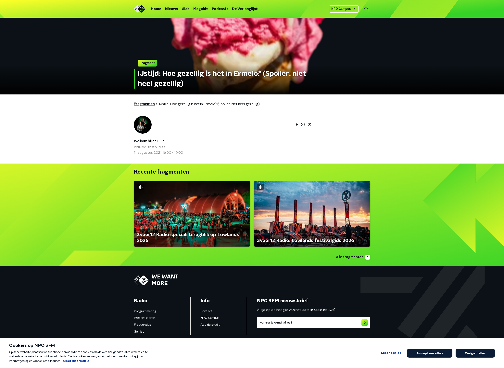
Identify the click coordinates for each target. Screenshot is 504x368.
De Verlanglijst (245, 9)
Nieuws (171, 9)
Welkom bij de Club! (149, 141)
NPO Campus (341, 8)
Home (156, 9)
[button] (366, 9)
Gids (185, 9)
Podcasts (220, 9)
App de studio (210, 324)
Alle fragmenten (349, 257)
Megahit (200, 9)
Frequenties (142, 324)
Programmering (145, 311)
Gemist (139, 331)
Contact (206, 311)
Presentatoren (144, 317)
